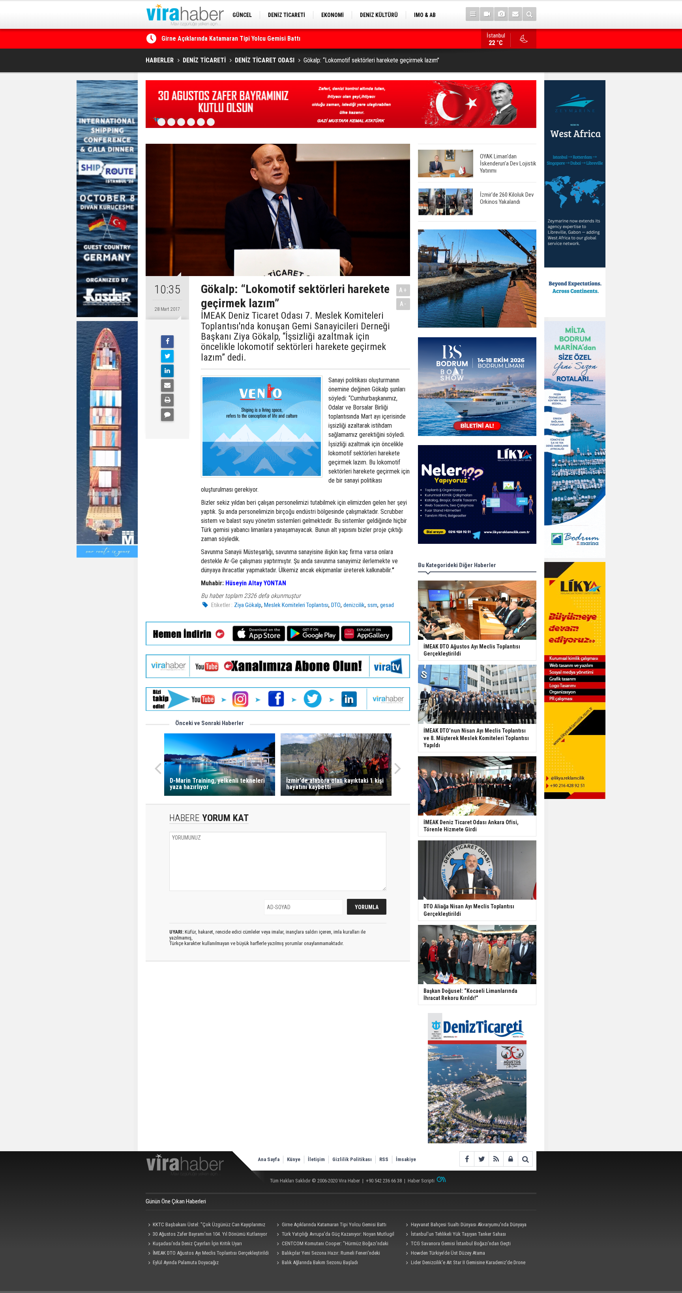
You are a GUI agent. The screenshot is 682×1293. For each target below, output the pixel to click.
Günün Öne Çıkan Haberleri (176, 1201)
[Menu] (473, 14)
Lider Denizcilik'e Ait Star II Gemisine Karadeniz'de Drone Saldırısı (464, 1263)
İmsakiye (406, 1159)
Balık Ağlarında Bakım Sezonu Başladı (320, 1262)
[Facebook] (167, 341)
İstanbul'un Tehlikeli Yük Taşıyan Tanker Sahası (458, 1234)
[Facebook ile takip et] (466, 1159)
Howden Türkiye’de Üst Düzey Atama (448, 1253)
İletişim (316, 1159)
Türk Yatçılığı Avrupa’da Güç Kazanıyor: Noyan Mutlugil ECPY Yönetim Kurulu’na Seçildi (334, 1235)
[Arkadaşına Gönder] (167, 385)
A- (403, 304)
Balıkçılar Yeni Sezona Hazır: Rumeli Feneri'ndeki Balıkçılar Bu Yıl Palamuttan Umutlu (327, 1254)
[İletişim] (515, 14)
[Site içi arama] (529, 14)
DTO (336, 605)
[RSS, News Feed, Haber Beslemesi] (496, 1159)
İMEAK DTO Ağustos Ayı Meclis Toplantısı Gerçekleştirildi (211, 1253)
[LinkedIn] (167, 371)
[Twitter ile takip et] (481, 1159)
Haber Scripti (421, 1181)
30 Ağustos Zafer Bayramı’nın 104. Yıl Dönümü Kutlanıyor (210, 1234)
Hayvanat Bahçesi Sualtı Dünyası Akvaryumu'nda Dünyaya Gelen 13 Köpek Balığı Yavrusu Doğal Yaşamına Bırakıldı (464, 1225)
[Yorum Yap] (167, 414)
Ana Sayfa (268, 1159)
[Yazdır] (167, 400)
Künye (293, 1159)
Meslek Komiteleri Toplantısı (296, 605)
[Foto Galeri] (501, 14)
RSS (383, 1159)
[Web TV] (487, 14)
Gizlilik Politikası (352, 1159)
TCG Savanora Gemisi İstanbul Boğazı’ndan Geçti (461, 1243)
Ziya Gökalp (247, 605)
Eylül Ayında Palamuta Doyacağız (186, 1262)
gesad (387, 605)
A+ (403, 290)
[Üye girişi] (510, 1159)
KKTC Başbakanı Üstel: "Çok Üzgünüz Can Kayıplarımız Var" (205, 1225)
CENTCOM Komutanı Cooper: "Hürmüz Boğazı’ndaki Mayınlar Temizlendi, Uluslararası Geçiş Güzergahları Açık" (334, 1244)
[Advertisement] (278, 1038)
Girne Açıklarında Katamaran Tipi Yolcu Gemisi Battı (230, 38)
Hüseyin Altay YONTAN (255, 583)
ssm (372, 605)
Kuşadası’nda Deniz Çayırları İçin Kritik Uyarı (197, 1243)
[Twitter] (167, 356)
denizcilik (354, 605)
